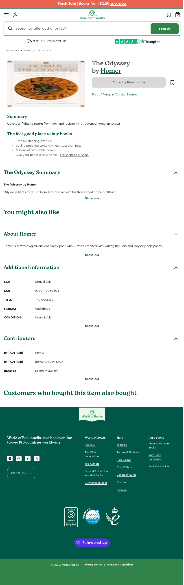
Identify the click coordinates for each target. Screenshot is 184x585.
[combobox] (90, 29)
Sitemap (120, 490)
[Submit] (10, 29)
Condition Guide (125, 474)
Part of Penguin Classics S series (113, 94)
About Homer (20, 234)
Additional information (31, 267)
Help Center (123, 459)
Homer (109, 71)
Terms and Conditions (118, 564)
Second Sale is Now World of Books (96, 473)
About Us (90, 444)
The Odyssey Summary (32, 172)
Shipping (121, 444)
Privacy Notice (92, 564)
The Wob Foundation (92, 454)
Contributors (19, 338)
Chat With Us (123, 467)
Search (161, 28)
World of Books (69, 564)
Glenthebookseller (96, 482)
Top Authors (92, 463)
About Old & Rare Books (156, 445)
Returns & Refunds (127, 452)
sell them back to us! (74, 154)
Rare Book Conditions (152, 457)
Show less (90, 197)
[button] (6, 15)
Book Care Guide (156, 466)
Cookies (120, 482)
